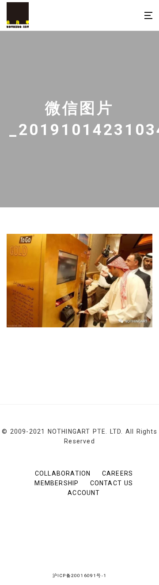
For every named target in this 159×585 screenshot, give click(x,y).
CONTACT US (111, 483)
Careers (117, 473)
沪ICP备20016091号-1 (79, 575)
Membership (56, 483)
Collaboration (63, 473)
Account (84, 492)
